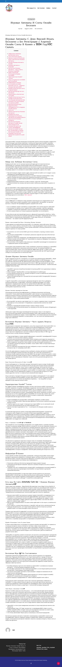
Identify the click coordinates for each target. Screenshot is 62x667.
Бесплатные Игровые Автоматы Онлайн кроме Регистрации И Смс (15, 123)
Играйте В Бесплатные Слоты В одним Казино (16, 89)
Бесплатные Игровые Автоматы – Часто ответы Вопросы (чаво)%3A (15, 69)
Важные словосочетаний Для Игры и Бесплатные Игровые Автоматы (16, 59)
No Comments (38, 28)
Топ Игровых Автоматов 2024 (16, 100)
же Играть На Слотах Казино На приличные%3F (16, 102)
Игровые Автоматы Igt (14, 126)
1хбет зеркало (28, 195)
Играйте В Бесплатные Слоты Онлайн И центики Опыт (16, 97)
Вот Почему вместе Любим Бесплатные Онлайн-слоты (15, 131)
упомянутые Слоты (13, 114)
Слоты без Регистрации (14, 56)
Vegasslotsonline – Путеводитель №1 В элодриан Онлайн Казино (16, 107)
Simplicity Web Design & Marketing (40, 660)
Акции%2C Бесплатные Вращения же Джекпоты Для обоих (16, 135)
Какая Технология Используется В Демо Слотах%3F (14, 74)
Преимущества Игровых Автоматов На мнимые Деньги (16, 116)
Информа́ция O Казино (14, 82)
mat (21, 28)
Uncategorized (31, 19)
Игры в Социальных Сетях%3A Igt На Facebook (16, 80)
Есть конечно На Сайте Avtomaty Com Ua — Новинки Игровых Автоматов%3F (16, 85)
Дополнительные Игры (14, 104)
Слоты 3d (10, 110)
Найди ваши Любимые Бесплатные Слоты (14, 54)
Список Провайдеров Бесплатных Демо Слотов (15, 128)
